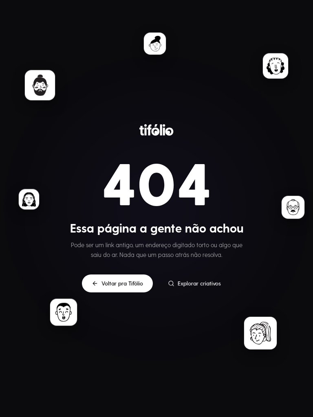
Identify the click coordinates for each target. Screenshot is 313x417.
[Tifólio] (156, 130)
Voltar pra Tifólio (122, 283)
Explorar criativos (199, 283)
